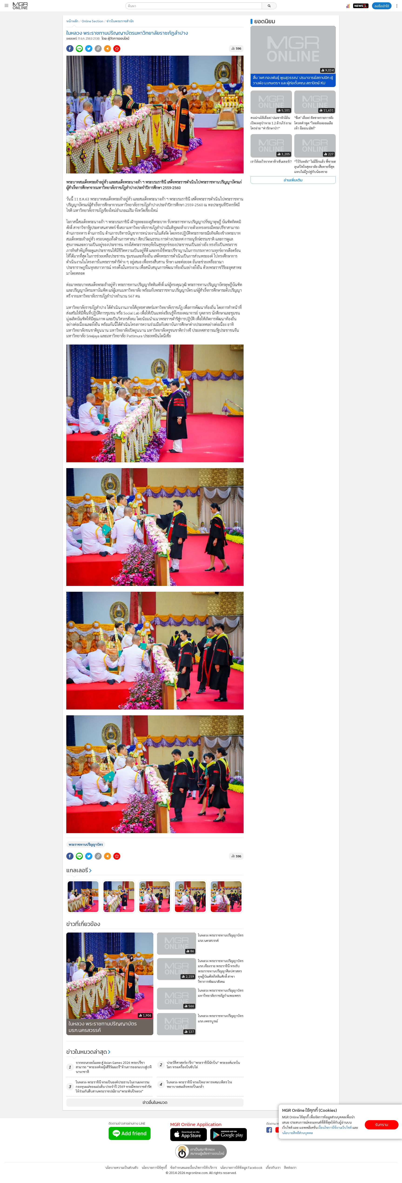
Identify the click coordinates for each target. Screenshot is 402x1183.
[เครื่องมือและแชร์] (397, 6)
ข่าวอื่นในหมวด (155, 1102)
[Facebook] (269, 1130)
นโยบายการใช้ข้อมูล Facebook (241, 1167)
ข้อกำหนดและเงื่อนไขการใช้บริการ (193, 1167)
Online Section (92, 21)
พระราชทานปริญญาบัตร (86, 844)
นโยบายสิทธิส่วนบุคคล (297, 1133)
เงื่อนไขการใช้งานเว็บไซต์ (335, 1127)
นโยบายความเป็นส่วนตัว (121, 1167)
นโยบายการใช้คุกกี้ (154, 1167)
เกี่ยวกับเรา (273, 1167)
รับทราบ (381, 1125)
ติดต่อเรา (290, 1167)
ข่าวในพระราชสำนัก (120, 21)
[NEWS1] (360, 5)
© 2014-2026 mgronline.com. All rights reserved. (201, 1172)
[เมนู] (6, 5)
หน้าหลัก (72, 21)
